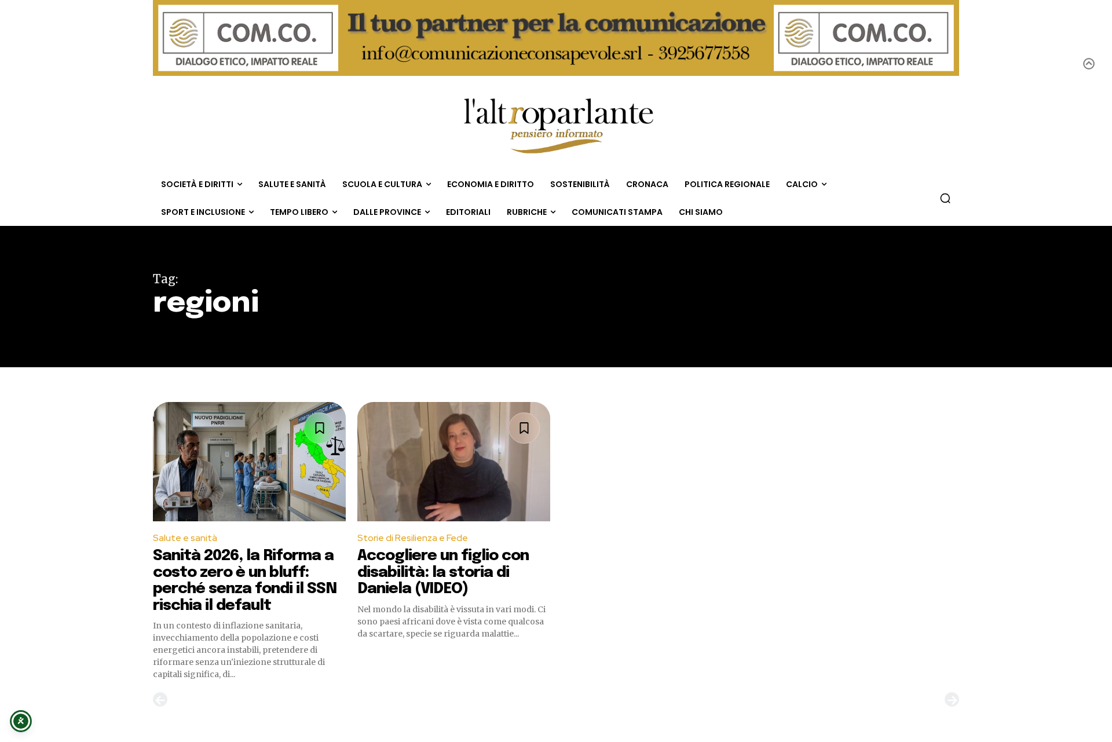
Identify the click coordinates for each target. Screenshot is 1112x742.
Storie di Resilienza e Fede (412, 538)
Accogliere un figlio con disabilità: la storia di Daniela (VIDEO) (443, 572)
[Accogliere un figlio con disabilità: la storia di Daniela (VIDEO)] (453, 461)
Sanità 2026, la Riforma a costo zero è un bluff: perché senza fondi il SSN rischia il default (244, 580)
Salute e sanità (185, 538)
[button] (945, 198)
